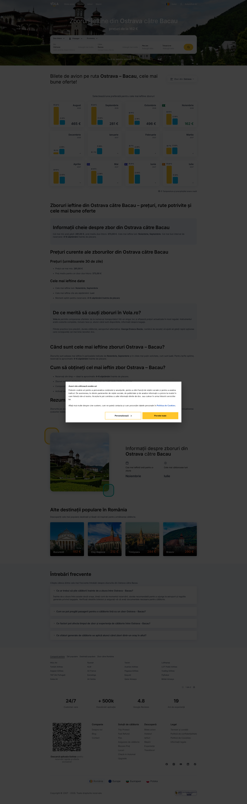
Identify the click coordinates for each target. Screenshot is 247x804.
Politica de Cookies (166, 405)
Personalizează (122, 415)
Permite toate (160, 415)
